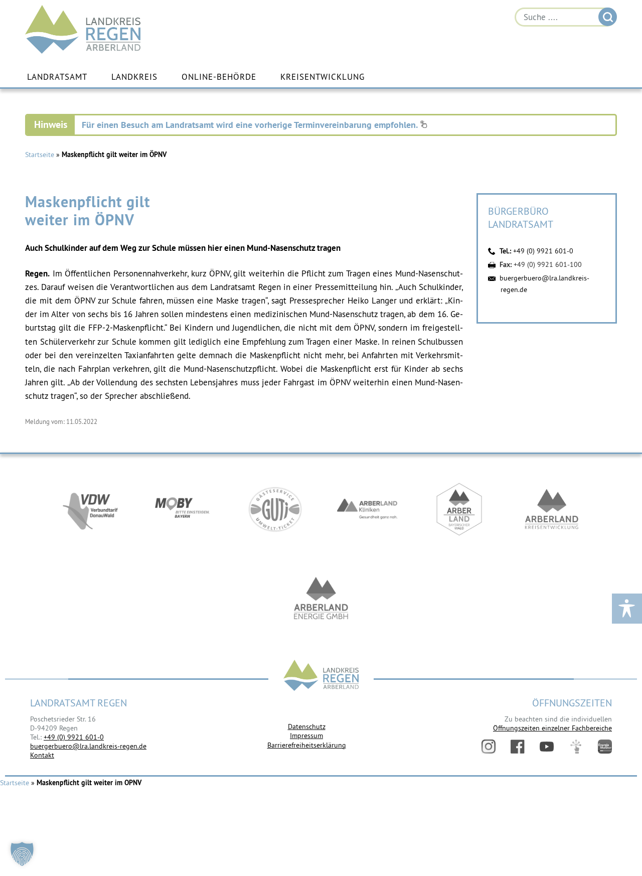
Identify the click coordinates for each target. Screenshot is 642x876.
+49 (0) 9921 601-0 (543, 250)
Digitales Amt (576, 747)
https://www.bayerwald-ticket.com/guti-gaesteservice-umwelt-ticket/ (275, 509)
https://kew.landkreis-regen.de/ (552, 509)
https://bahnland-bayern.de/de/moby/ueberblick (182, 509)
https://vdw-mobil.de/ (90, 509)
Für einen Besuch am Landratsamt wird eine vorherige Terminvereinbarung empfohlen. (251, 124)
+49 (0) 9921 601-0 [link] (74, 737)
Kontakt (42, 755)
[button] (22, 854)
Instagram (489, 747)
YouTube (547, 747)
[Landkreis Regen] (321, 676)
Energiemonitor (605, 747)
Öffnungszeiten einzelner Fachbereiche (552, 728)
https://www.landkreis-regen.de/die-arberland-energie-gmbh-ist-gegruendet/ (321, 599)
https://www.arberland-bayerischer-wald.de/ (459, 509)
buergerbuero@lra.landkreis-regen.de (88, 746)
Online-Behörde (219, 76)
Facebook (518, 747)
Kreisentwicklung (322, 76)
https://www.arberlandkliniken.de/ (367, 509)
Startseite (39, 154)
